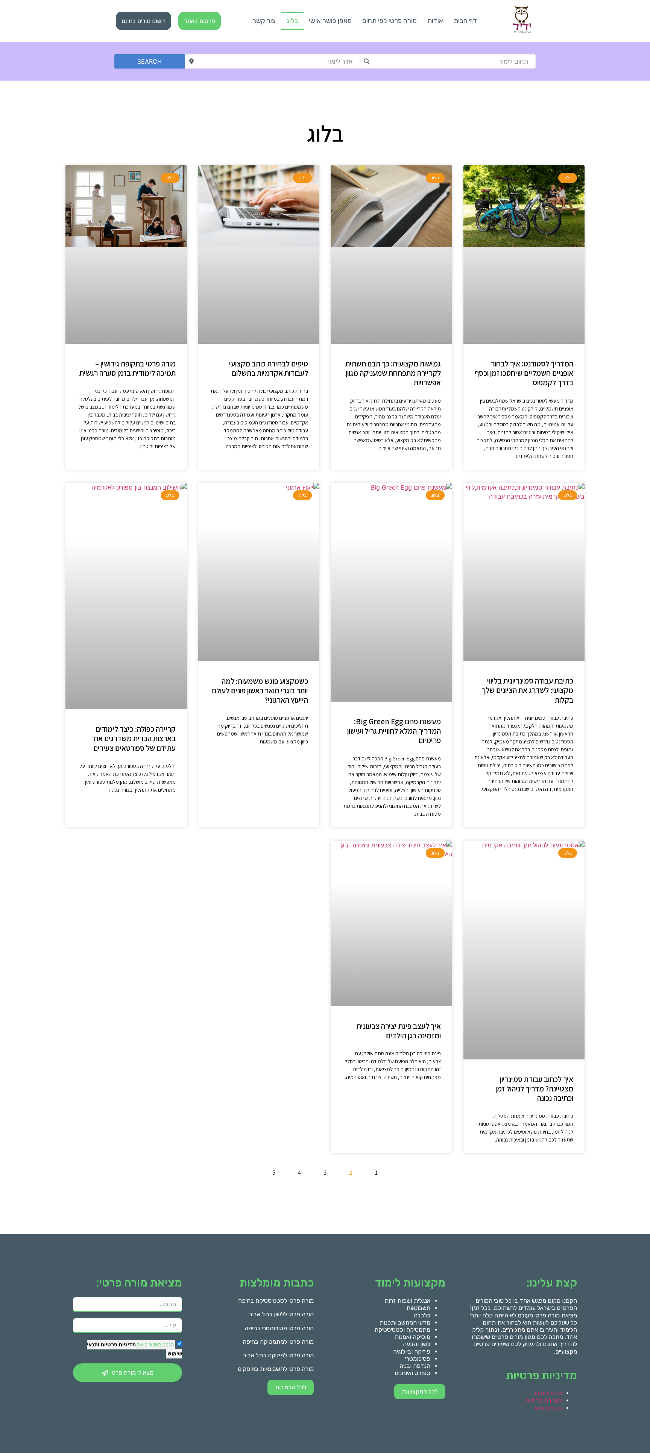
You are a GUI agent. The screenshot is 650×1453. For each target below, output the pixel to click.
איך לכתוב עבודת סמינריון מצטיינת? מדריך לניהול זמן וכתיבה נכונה (534, 1088)
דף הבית (465, 21)
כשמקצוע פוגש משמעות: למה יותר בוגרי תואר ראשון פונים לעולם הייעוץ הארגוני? (260, 690)
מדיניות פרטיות (117, 1345)
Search (149, 61)
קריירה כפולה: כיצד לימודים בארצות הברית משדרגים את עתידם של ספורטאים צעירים (134, 738)
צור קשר (264, 21)
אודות (435, 21)
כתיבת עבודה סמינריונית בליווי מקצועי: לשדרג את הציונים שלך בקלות (527, 690)
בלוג (292, 21)
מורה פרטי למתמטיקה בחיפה (278, 1341)
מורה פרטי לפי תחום (389, 21)
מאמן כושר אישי (330, 21)
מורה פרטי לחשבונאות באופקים (276, 1368)
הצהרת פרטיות (543, 1400)
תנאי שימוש (548, 1393)
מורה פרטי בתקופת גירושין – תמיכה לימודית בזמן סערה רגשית (127, 368)
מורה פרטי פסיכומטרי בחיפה (279, 1328)
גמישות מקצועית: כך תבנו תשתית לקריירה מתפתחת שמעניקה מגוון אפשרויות (393, 373)
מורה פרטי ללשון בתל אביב (281, 1314)
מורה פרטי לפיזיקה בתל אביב (278, 1355)
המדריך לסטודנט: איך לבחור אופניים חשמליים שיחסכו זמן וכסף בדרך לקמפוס (524, 373)
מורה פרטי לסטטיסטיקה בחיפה (276, 1300)
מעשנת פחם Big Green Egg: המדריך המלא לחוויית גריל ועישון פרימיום (394, 730)
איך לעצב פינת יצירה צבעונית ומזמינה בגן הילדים (399, 1031)
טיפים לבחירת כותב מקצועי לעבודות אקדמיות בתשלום (268, 368)
